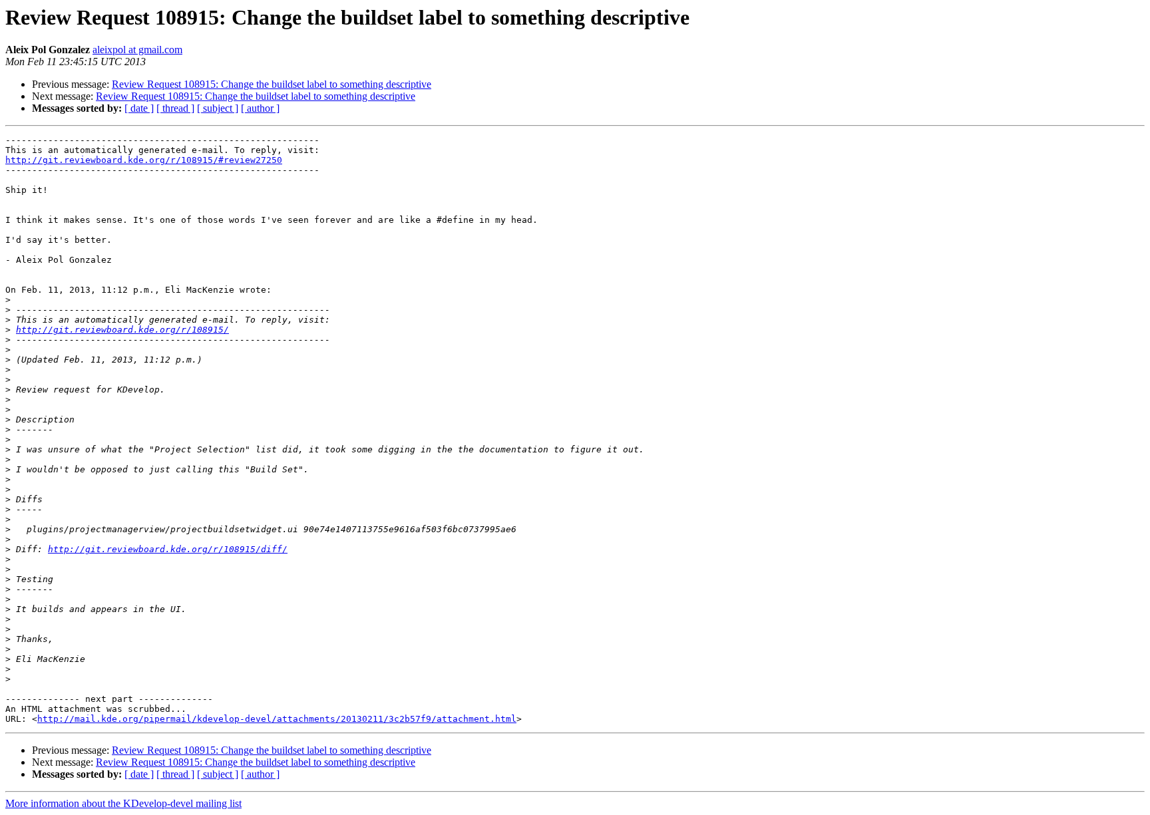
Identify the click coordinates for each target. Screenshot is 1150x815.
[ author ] (260, 108)
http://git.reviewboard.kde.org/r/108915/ (122, 330)
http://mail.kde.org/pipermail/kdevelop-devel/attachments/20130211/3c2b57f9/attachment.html (276, 719)
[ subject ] (217, 108)
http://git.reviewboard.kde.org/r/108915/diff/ (168, 549)
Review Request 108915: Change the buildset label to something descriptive (271, 84)
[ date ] (139, 108)
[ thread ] (175, 108)
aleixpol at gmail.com (137, 49)
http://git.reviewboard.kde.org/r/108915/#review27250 (143, 160)
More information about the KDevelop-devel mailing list (123, 803)
